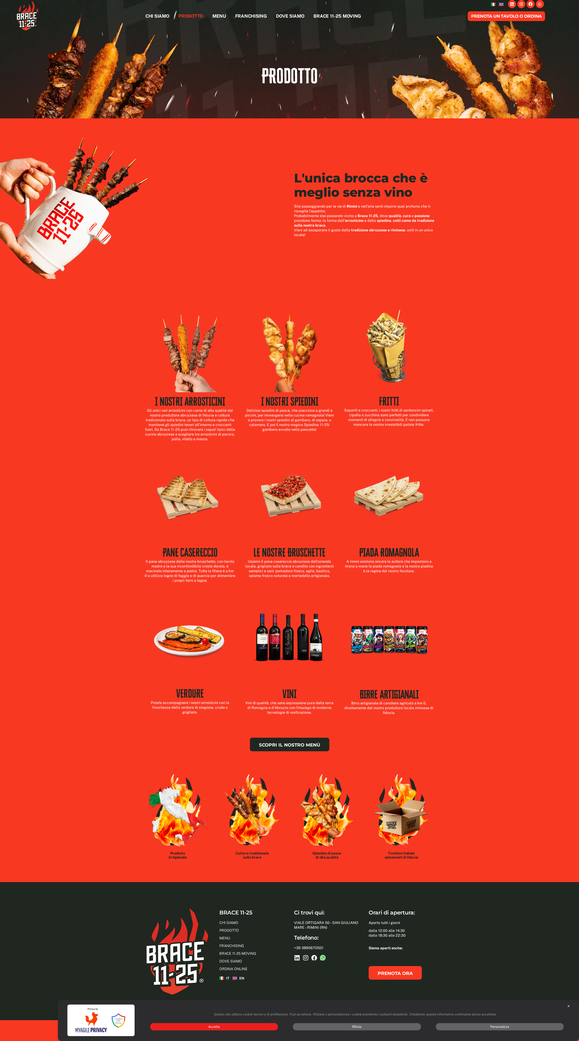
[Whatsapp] (540, 4)
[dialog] (318, 1020)
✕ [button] (568, 1006)
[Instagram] (521, 4)
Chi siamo (157, 16)
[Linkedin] (512, 4)
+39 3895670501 (308, 948)
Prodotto (191, 16)
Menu (219, 16)
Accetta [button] (214, 1027)
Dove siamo (290, 16)
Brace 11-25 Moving (337, 16)
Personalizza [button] (499, 1027)
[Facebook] (531, 4)
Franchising (251, 16)
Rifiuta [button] (356, 1027)
